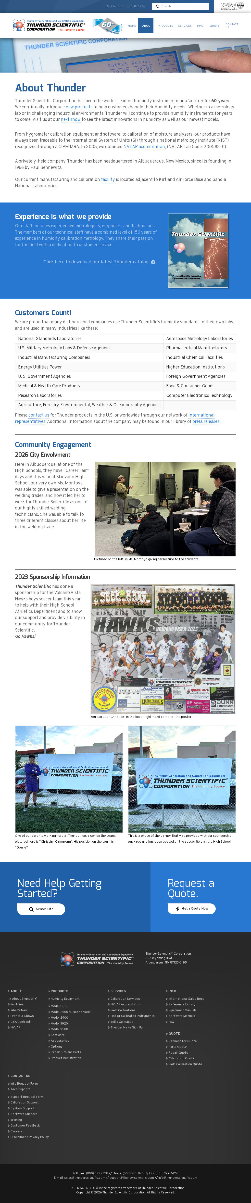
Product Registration (66, 1058)
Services (118, 991)
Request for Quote (183, 1041)
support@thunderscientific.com (132, 1178)
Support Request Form (27, 1097)
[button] (41, 909)
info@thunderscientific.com (177, 1178)
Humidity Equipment (65, 999)
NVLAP (15, 1028)
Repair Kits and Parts (66, 1052)
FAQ (171, 1022)
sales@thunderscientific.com (84, 1178)
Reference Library (182, 1005)
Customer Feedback (25, 1126)
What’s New (19, 1011)
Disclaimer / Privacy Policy (30, 1137)
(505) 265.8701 (134, 1174)
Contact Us (20, 1076)
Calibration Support (25, 1103)
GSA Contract (20, 1022)
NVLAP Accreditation (126, 1005)
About (16, 991)
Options (57, 1047)
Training (16, 1120)
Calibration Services (125, 999)
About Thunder (23, 999)
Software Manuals (182, 1016)
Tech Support (20, 1089)
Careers (16, 1132)
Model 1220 (59, 1006)
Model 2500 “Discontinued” (71, 1012)
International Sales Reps (186, 999)
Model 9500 (59, 1029)
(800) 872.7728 (136, 6)
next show (71, 120)
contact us (38, 415)
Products (59, 991)
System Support (23, 1109)
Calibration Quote (182, 1059)
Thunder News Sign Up (127, 1028)
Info (172, 991)
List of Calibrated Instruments (133, 1016)
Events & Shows (22, 1016)
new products (79, 107)
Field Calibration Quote (185, 1064)
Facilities (17, 1005)
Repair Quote (178, 1053)
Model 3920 (59, 1024)
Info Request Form (24, 1084)
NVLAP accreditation (144, 147)
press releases (205, 422)
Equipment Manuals (183, 1011)
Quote (174, 1034)
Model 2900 (59, 1018)
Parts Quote (178, 1047)
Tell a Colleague (122, 1022)
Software (58, 1035)
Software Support (24, 1114)
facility (108, 180)
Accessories (60, 1041)
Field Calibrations (123, 1011)
